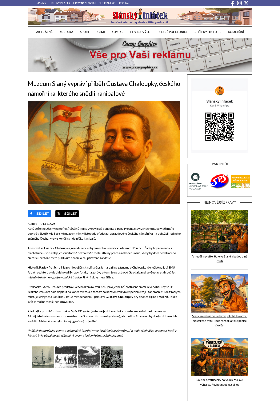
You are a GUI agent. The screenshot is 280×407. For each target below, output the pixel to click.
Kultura (66, 32)
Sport (85, 32)
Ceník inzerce (107, 3)
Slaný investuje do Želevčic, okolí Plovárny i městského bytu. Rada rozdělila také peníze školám (219, 320)
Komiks (117, 32)
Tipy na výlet (141, 32)
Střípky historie (207, 32)
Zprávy (41, 3)
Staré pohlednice (173, 32)
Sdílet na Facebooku (39, 213)
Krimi (101, 32)
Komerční (236, 32)
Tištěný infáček (59, 3)
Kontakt (125, 3)
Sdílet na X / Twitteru (67, 213)
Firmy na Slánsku (84, 3)
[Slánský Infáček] (140, 16)
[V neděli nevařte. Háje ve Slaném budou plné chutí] (219, 251)
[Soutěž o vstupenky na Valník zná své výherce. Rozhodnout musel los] (219, 375)
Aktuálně (44, 32)
